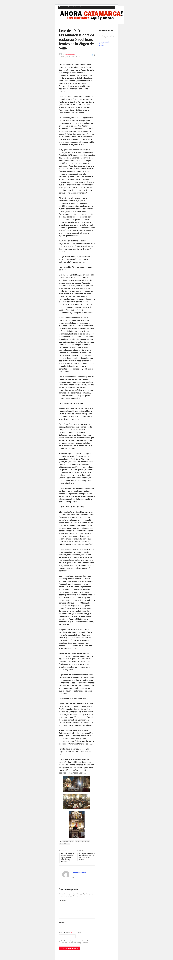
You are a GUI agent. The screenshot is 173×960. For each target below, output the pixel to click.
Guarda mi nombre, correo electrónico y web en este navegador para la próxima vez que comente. (77, 941)
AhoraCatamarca (70, 54)
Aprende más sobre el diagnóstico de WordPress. (105, 44)
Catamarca (79, 56)
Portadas (76, 7)
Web (79, 932)
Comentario (63, 900)
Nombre (62, 922)
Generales (62, 7)
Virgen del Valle (64, 843)
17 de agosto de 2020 (67, 56)
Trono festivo (85, 841)
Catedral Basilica (68, 841)
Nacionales (69, 7)
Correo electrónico (65, 933)
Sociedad (82, 7)
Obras (77, 841)
